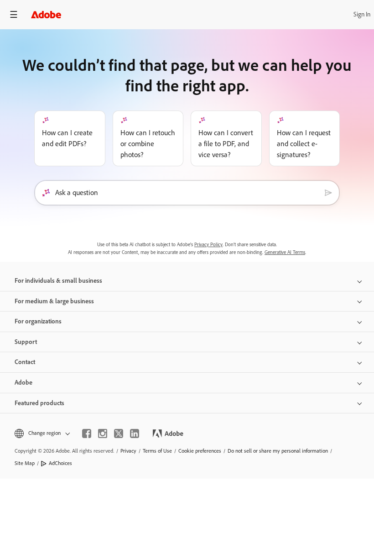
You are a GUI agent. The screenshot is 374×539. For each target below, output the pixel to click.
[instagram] (102, 433)
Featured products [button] (39, 403)
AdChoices (60, 463)
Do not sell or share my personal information (278, 451)
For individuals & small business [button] (58, 281)
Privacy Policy (208, 245)
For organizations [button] (38, 321)
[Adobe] (46, 14)
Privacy (128, 451)
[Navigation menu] (13, 14)
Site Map (25, 463)
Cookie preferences (199, 451)
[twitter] (118, 433)
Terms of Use (157, 451)
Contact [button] (25, 362)
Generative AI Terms (285, 252)
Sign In (361, 14)
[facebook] (86, 433)
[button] (41, 433)
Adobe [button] (23, 382)
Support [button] (26, 342)
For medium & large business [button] (54, 301)
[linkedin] (134, 433)
